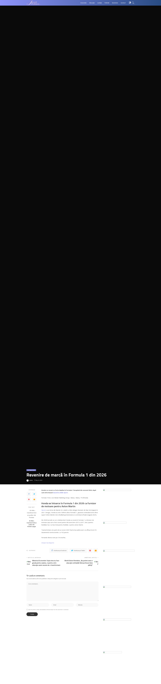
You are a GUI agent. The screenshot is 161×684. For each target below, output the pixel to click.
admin (31, 480)
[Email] (34, 499)
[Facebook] (29, 494)
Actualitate (31, 470)
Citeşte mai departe (47, 543)
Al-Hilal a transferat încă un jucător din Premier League (32, 524)
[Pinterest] (29, 499)
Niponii (43, 510)
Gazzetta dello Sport (60, 493)
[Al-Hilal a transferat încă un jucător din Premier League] (32, 514)
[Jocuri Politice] (33, 3)
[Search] (133, 3)
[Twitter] (34, 494)
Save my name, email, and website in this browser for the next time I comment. (48, 609)
